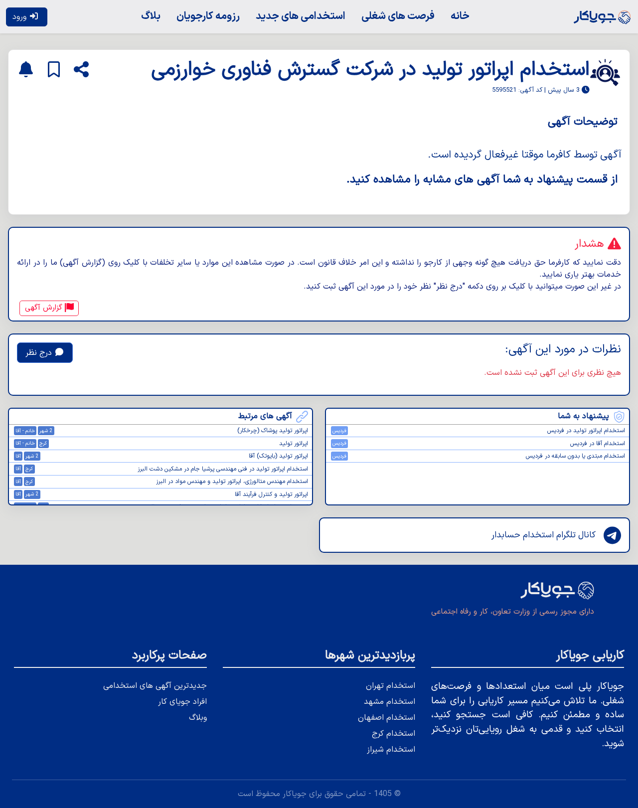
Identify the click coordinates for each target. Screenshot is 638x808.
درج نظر (39, 353)
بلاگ (150, 16)
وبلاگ (198, 718)
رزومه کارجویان (208, 16)
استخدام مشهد (389, 702)
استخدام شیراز (391, 750)
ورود (20, 17)
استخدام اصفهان (386, 718)
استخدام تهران (390, 686)
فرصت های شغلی (398, 16)
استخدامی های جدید (300, 16)
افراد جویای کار (182, 702)
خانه (460, 16)
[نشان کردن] (54, 70)
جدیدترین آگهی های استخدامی (155, 686)
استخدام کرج (393, 734)
